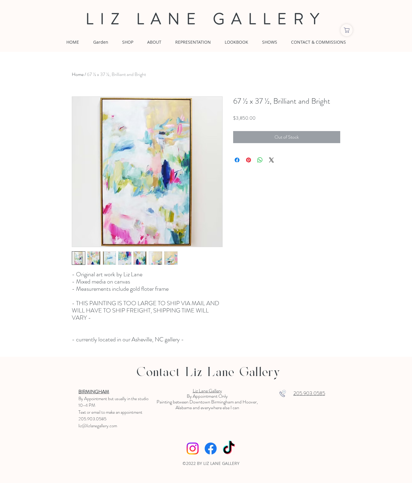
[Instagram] (193, 448)
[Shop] (347, 30)
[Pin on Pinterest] (248, 160)
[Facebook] (211, 448)
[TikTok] (229, 448)
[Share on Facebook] (237, 160)
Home (78, 74)
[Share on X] (271, 160)
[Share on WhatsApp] (260, 160)
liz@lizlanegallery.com (97, 425)
